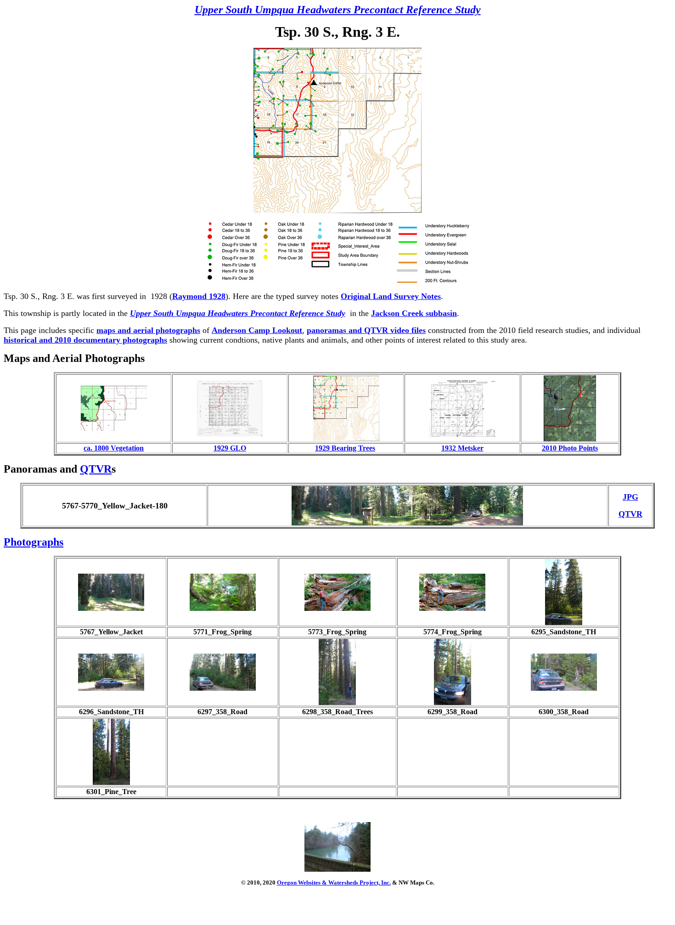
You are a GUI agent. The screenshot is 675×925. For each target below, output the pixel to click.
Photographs (33, 542)
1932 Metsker (462, 448)
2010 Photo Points (570, 448)
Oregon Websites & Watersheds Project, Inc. (334, 882)
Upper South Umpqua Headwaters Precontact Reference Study (338, 10)
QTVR (96, 469)
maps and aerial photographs (148, 330)
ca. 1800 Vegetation (114, 448)
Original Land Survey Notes (391, 296)
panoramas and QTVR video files (366, 330)
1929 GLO (230, 448)
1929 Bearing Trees (345, 448)
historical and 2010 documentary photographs (85, 339)
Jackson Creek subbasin (414, 313)
